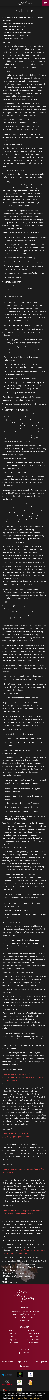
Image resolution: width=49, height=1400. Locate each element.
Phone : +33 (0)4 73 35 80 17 (24, 1314)
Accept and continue (31, 1398)
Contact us (24, 1320)
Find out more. (17, 1398)
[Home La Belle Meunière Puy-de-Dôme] (24, 3)
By (21, 1366)
